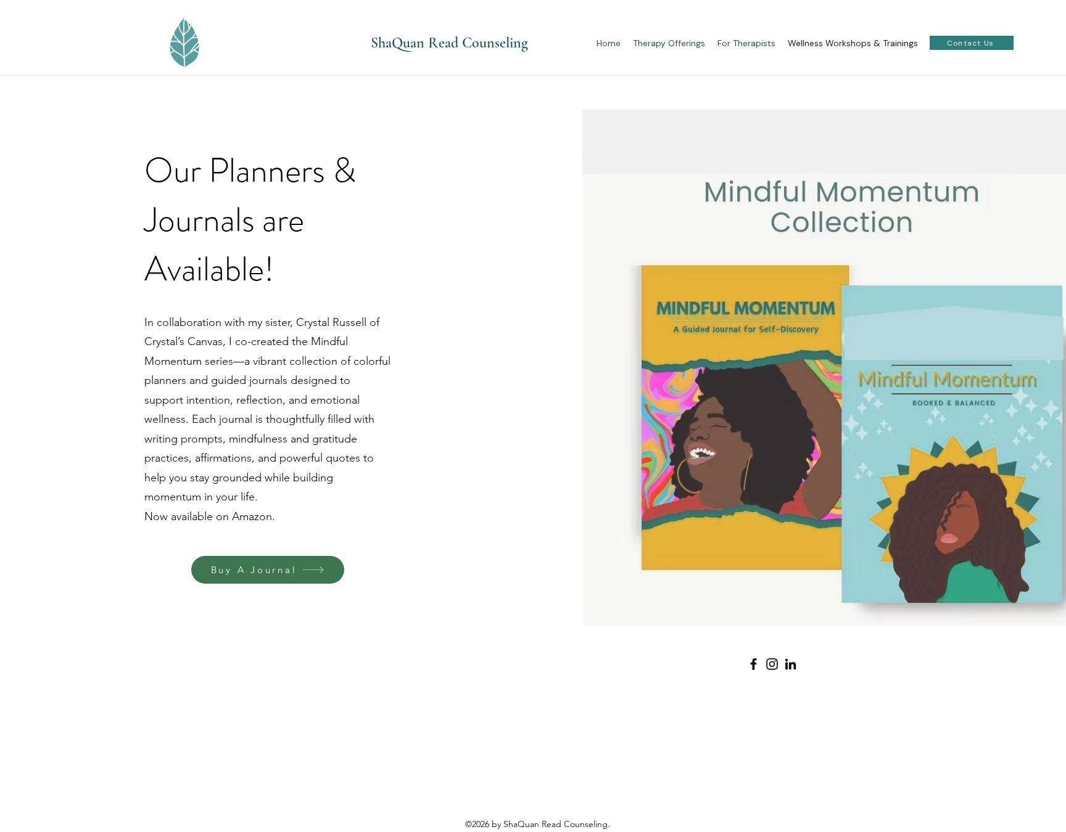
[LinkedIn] (790, 664)
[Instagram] (772, 664)
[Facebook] (753, 664)
